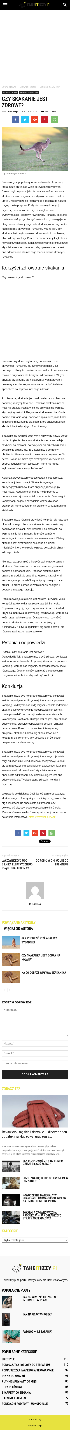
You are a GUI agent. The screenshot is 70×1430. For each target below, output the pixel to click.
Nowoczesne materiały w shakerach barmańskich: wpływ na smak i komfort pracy (44, 1198)
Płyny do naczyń (13, 1376)
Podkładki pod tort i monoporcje (25, 1403)
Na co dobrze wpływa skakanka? (44, 972)
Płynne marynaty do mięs (19, 1381)
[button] (65, 5)
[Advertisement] (35, 46)
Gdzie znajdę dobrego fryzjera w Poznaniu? (45, 1179)
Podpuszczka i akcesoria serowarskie (27, 1370)
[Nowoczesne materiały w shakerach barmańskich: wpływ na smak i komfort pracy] (11, 1200)
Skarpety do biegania (16, 1392)
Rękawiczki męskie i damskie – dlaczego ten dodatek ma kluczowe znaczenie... (34, 1134)
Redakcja (13, 111)
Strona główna (9, 86)
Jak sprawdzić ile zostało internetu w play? (40, 1299)
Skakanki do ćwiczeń (29, 92)
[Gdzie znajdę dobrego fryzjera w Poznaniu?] (11, 1183)
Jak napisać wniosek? (37, 1314)
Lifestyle (8, 1359)
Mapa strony (35, 1419)
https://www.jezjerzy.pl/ (42, 816)
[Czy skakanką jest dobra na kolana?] (11, 959)
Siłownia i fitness (10, 92)
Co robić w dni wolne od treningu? (52, 862)
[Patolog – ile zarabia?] (11, 1336)
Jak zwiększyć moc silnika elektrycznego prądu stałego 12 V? (17, 864)
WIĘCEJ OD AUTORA (18, 928)
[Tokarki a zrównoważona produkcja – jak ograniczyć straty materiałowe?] (11, 1217)
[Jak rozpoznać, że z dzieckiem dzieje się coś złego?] (11, 1166)
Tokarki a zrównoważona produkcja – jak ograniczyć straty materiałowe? (42, 1215)
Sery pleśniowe (12, 1387)
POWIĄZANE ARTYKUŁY (19, 922)
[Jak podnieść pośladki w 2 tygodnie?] (11, 942)
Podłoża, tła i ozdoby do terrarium (26, 1365)
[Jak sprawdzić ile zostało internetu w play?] (7, 1302)
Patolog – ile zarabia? (37, 1331)
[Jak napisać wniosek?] (6, 1319)
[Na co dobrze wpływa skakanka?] (11, 977)
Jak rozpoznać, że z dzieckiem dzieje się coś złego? (43, 1162)
